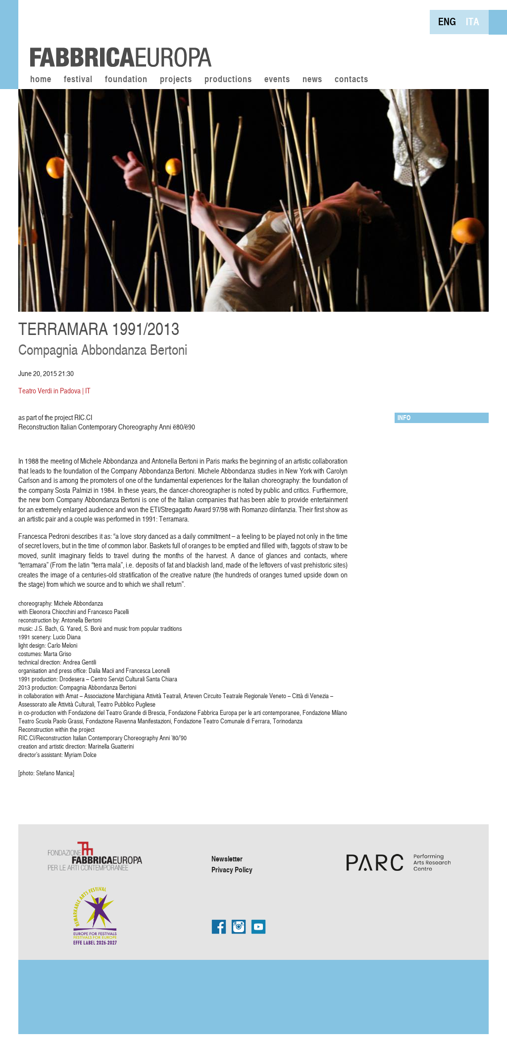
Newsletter (227, 858)
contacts (351, 79)
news (312, 79)
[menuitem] (447, 21)
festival (78, 79)
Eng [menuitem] (447, 21)
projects (176, 79)
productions (228, 79)
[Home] (117, 34)
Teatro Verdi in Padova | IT (54, 390)
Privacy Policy (232, 869)
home (40, 79)
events (277, 79)
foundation (126, 79)
